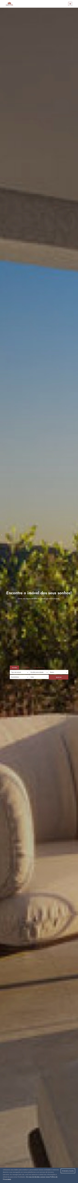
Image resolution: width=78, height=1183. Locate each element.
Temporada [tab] (25, 667)
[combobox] (19, 672)
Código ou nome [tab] (39, 667)
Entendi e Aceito (68, 1171)
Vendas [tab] (14, 667)
